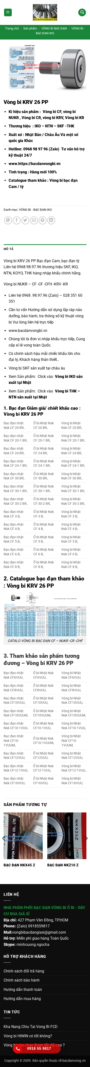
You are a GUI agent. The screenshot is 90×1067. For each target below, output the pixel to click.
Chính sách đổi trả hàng (24, 971)
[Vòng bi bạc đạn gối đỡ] (45, 12)
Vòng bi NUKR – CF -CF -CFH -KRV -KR (36, 284)
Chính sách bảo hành (22, 980)
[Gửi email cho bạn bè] (34, 220)
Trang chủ (12, 28)
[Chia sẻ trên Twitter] (25, 220)
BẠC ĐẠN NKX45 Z (19, 865)
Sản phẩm (30, 28)
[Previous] (4, 848)
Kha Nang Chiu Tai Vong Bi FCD (31, 1026)
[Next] (86, 848)
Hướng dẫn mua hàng (22, 998)
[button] (8, 13)
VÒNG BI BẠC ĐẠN (54, 28)
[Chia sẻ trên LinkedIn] (51, 220)
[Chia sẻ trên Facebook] (17, 220)
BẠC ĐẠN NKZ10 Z (62, 865)
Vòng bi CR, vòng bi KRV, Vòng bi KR (53, 117)
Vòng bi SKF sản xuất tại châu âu (37, 368)
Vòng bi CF (51, 111)
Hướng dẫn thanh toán (23, 989)
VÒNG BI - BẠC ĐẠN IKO (35, 209)
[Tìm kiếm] (82, 13)
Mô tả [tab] (8, 249)
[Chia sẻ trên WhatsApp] (8, 220)
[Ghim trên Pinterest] (43, 220)
